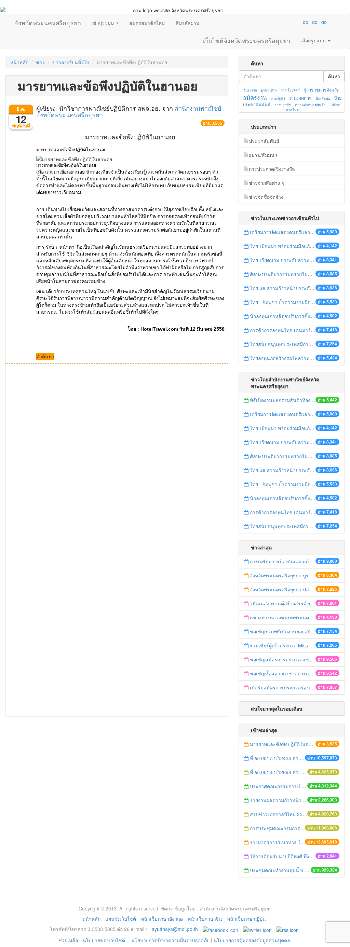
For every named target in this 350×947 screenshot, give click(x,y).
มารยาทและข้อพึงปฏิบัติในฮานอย (285, 744)
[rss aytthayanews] (288, 928)
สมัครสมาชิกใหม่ (147, 22)
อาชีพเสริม (269, 90)
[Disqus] (116, 455)
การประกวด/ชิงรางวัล (272, 168)
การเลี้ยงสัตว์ (290, 90)
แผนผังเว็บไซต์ (120, 918)
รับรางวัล (250, 90)
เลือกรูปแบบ (313, 40)
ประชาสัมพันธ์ (264, 140)
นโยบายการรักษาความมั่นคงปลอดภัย (170, 940)
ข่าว (40, 62)
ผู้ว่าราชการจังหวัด (321, 89)
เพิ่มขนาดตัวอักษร (299, 22)
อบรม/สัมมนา (263, 154)
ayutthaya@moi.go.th (175, 928)
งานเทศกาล (300, 98)
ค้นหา (334, 76)
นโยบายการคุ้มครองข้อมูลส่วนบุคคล (252, 940)
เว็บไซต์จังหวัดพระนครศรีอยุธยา (246, 39)
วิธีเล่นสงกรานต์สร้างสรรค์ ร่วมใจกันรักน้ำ (295, 603)
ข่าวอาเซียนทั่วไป (70, 62)
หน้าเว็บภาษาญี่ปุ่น (246, 918)
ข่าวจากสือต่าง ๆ (266, 182)
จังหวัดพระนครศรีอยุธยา (47, 21)
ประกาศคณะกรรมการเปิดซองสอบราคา (291, 786)
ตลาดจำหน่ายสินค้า (310, 104)
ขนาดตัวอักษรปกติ (292, 22)
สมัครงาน (255, 97)
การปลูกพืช (282, 104)
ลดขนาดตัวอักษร (285, 22)
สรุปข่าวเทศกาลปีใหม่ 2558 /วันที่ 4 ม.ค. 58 (295, 814)
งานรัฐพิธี (278, 98)
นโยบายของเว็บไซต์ (104, 940)
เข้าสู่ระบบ (103, 22)
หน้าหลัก (19, 62)
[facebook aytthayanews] (220, 928)
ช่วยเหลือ (68, 940)
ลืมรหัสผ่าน (188, 22)
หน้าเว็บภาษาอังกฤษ (162, 918)
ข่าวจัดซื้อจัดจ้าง (266, 196)
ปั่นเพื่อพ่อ (323, 98)
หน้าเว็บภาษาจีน (205, 918)
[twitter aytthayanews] (257, 928)
